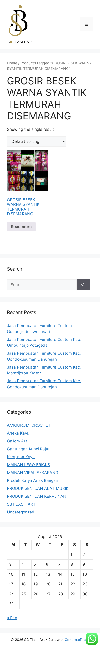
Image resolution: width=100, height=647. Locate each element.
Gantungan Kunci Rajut (28, 449)
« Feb (12, 617)
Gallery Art (17, 441)
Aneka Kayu (18, 433)
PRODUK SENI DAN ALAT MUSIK (37, 488)
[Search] (83, 285)
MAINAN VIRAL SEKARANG (32, 472)
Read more (21, 226)
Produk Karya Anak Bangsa (32, 480)
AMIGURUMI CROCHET (28, 425)
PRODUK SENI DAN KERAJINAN (36, 496)
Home (12, 63)
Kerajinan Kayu (21, 456)
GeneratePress (77, 639)
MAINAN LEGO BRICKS (28, 464)
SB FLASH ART (21, 504)
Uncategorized (20, 512)
